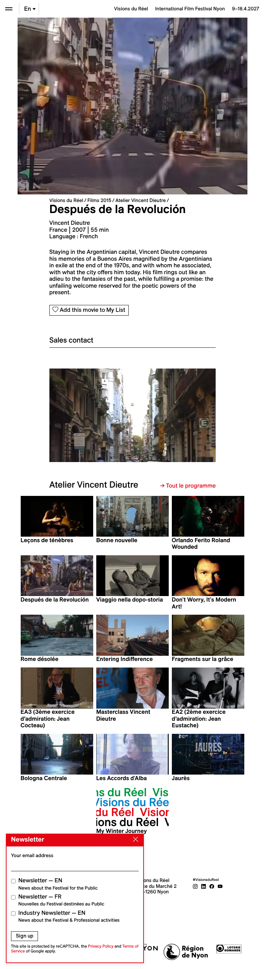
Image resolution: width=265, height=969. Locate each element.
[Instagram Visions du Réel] (195, 886)
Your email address (32, 855)
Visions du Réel (66, 200)
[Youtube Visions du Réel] (220, 886)
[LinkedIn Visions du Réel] (203, 886)
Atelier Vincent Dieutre (141, 200)
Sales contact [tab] (71, 340)
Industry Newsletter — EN (69, 916)
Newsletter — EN (58, 883)
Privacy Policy (101, 946)
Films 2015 (99, 200)
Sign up (24, 936)
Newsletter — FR (61, 900)
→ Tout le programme (188, 486)
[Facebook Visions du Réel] (211, 886)
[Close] (134, 839)
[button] (90, 415)
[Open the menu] (9, 9)
